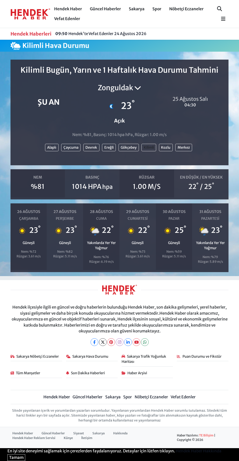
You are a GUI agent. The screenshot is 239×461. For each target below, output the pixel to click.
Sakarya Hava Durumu (90, 356)
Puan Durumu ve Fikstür (202, 356)
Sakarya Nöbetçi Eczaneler (37, 356)
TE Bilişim (206, 435)
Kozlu (165, 147)
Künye (68, 438)
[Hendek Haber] (30, 13)
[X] (103, 342)
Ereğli (109, 147)
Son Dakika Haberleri (88, 373)
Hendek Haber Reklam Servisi (33, 438)
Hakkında (120, 433)
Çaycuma (70, 147)
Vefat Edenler (67, 18)
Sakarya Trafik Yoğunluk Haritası (144, 359)
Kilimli (149, 147)
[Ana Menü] (221, 19)
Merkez (184, 147)
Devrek (91, 147)
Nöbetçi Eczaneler (186, 8)
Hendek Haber (68, 8)
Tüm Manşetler (28, 373)
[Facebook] (94, 342)
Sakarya (136, 8)
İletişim (86, 438)
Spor (156, 8)
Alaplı (51, 147)
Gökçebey (129, 147)
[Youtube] (136, 342)
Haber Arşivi (137, 373)
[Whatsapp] (145, 342)
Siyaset (78, 433)
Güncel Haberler (105, 8)
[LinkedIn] (128, 342)
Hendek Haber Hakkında (198, 451)
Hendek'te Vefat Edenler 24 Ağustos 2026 (100, 33)
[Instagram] (119, 342)
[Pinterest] (111, 342)
